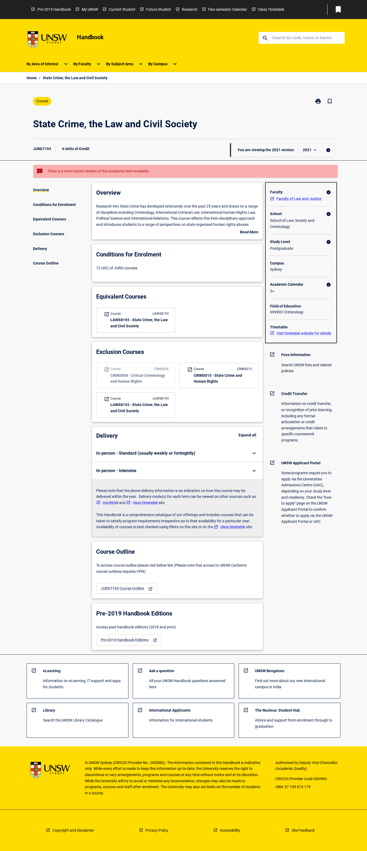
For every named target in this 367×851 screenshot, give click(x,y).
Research (189, 9)
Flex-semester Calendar (227, 9)
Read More (249, 232)
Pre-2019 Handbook (54, 9)
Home (32, 78)
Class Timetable (271, 9)
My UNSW (90, 9)
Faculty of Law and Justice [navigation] (298, 199)
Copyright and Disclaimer (73, 830)
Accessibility (230, 830)
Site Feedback (303, 830)
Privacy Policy (156, 830)
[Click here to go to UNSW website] (47, 40)
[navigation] (126, 588)
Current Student (122, 9)
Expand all (247, 435)
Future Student (158, 9)
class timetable (145, 503)
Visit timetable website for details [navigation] (303, 333)
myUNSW (110, 503)
